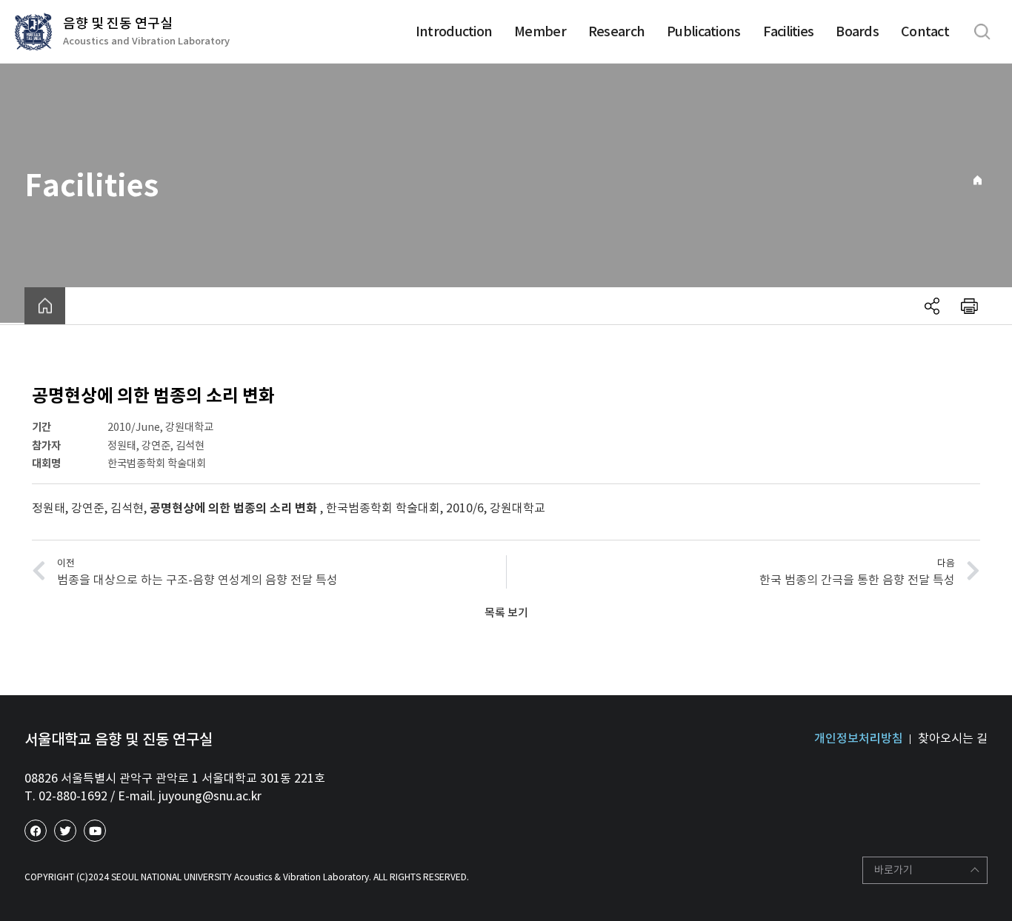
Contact (925, 31)
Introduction (454, 31)
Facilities (788, 31)
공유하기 (932, 305)
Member (540, 31)
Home (977, 180)
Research (616, 31)
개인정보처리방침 (858, 738)
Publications (703, 31)
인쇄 (969, 305)
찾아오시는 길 (953, 738)
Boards (857, 31)
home (44, 305)
